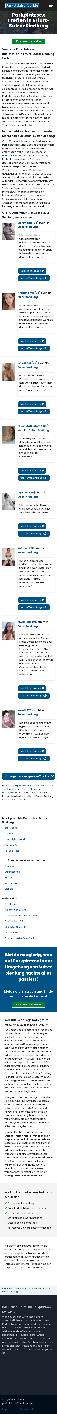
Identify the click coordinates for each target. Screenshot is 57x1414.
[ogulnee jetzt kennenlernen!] (8, 501)
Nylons (8, 877)
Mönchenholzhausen (21, 915)
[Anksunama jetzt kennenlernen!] (8, 301)
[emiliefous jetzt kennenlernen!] (8, 631)
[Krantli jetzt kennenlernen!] (8, 719)
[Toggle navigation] (51, 5)
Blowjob (16, 785)
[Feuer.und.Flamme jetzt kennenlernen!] (8, 435)
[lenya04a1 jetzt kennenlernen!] (8, 372)
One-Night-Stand (15, 839)
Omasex (9, 866)
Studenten (47, 785)
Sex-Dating (11, 828)
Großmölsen (16, 921)
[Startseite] (21, 5)
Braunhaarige (12, 871)
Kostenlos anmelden (28, 41)
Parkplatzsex (12, 850)
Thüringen (35, 1288)
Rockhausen (15, 927)
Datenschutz (27, 1409)
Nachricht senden (31, 271)
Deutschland (21, 1288)
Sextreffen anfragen (32, 278)
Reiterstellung (10, 792)
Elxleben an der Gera (21, 938)
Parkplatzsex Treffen (14, 155)
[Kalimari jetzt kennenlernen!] (8, 557)
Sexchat (9, 833)
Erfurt (11, 904)
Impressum (8, 1409)
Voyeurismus (12, 883)
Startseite (7, 1288)
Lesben (9, 888)
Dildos (25, 789)
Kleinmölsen (15, 909)
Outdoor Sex (12, 845)
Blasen (33, 789)
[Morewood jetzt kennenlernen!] (8, 231)
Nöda (11, 932)
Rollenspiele (29, 785)
